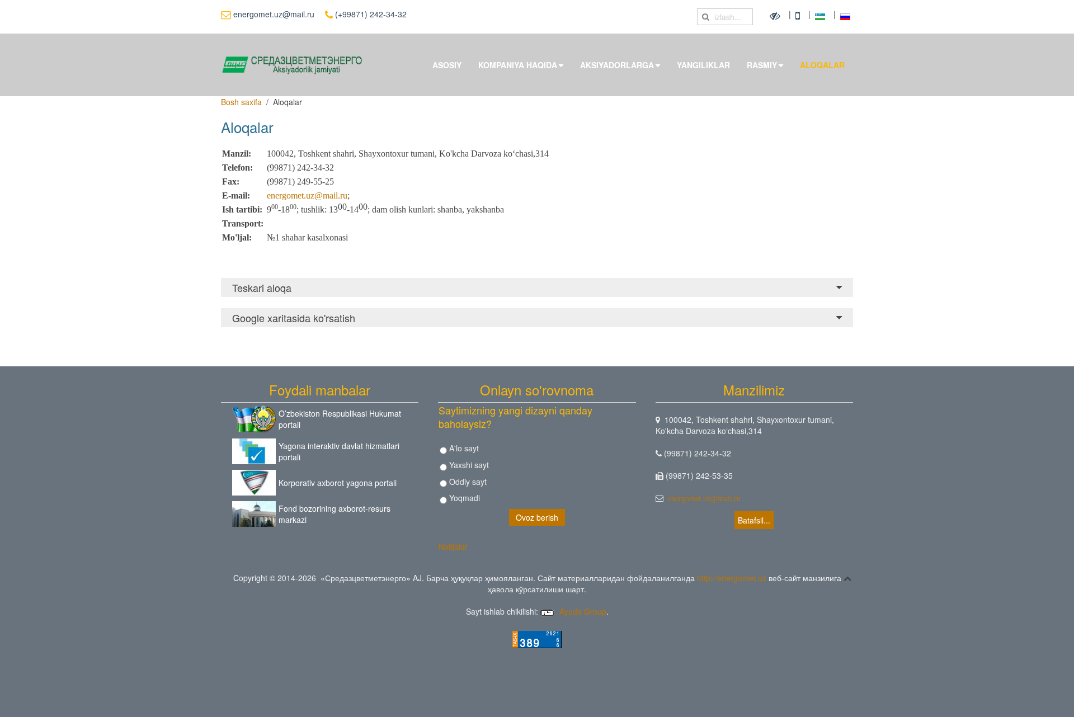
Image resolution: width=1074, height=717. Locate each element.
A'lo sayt (463, 448)
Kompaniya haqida (517, 64)
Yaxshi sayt (468, 464)
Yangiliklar (703, 64)
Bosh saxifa (241, 101)
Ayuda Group (581, 611)
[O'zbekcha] (821, 15)
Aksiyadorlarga (617, 64)
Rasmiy (762, 64)
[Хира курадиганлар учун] (776, 15)
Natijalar (453, 546)
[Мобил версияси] (799, 15)
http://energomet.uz (731, 577)
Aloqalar (822, 64)
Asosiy (446, 64)
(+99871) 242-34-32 (370, 14)
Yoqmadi (463, 497)
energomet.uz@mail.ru (272, 14)
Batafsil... (754, 520)
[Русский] (845, 15)
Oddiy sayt (467, 481)
